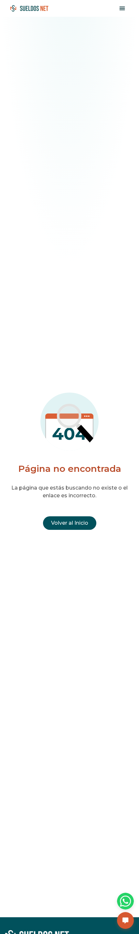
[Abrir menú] (122, 8)
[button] (125, 920)
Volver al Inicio (69, 523)
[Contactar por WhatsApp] (125, 901)
